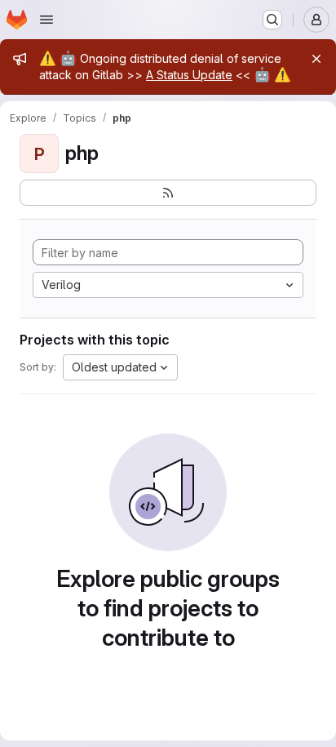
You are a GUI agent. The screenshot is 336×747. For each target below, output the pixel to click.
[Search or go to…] (272, 19)
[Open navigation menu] (46, 20)
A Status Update (189, 75)
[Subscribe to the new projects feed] (168, 193)
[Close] (316, 59)
